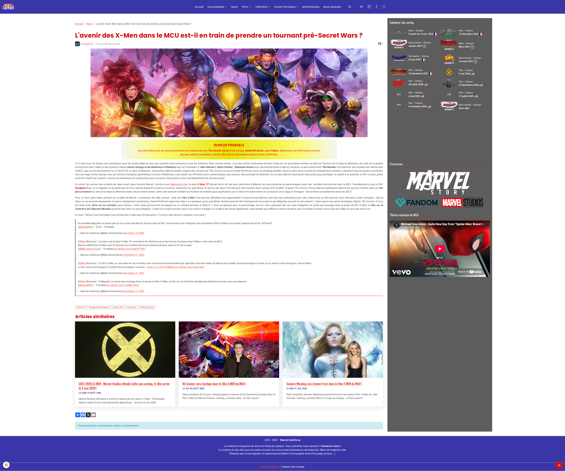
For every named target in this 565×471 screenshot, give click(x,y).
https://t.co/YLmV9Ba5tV (161, 267)
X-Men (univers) (146, 307)
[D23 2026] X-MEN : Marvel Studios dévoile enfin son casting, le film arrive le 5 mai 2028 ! (124, 385)
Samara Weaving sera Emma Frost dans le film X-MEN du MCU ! (324, 383)
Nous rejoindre (332, 7)
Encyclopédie (216, 7)
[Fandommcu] (440, 202)
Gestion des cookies (293, 466)
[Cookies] (6, 465)
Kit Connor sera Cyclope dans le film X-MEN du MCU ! (214, 383)
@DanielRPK (85, 226)
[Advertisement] (440, 136)
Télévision (261, 7)
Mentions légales (270, 466)
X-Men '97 (81, 307)
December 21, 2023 (133, 254)
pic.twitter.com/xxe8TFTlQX (129, 248)
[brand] (8, 7)
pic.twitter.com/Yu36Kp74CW (123, 285)
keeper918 (88, 44)
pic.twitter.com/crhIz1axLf (190, 267)
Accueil (198, 7)
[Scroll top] (559, 465)
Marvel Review (311, 7)
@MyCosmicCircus (89, 248)
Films (245, 7)
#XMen (82, 241)
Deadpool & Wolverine (99, 307)
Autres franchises (285, 7)
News (234, 7)
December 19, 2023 (133, 233)
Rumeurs (131, 307)
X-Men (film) (118, 307)
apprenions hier (179, 184)
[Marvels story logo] (440, 181)
